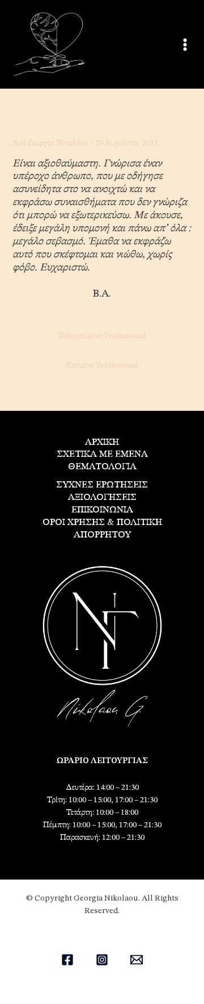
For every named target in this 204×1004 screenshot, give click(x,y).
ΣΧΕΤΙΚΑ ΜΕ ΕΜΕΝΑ (102, 454)
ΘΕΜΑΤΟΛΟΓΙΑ (102, 467)
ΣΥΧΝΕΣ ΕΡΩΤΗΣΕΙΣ (102, 485)
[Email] (137, 960)
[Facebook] (67, 960)
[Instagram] (102, 960)
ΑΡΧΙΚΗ (102, 442)
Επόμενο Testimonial (102, 365)
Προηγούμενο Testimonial (102, 336)
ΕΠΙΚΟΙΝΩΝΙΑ (102, 510)
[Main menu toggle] (185, 44)
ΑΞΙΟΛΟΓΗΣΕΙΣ (102, 497)
